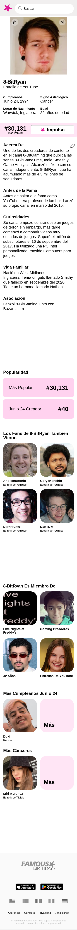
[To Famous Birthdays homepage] (7, 8)
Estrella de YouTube (20, 87)
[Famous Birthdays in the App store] (25, 887)
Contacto (29, 913)
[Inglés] (12, 901)
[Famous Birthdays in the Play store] (51, 887)
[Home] (38, 865)
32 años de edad (54, 112)
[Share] (14, 22)
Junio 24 (10, 101)
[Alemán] (65, 901)
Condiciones (62, 913)
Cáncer (46, 101)
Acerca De (14, 913)
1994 (24, 101)
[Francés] (38, 901)
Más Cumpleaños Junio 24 (30, 693)
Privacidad (44, 913)
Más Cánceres (17, 750)
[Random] (62, 22)
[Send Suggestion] (73, 146)
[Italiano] (51, 901)
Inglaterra (28, 112)
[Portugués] (25, 901)
